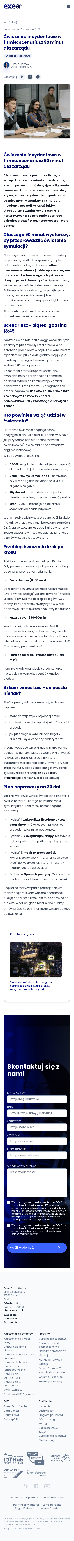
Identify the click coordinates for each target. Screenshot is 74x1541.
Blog (14, 22)
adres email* (14, 1135)
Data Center (11, 1410)
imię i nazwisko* (16, 1093)
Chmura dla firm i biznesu (15, 1348)
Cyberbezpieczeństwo (18, 55)
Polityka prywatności (26, 1504)
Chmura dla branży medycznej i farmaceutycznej (15, 1366)
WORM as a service (51, 1377)
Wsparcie (44, 1406)
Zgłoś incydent (51, 1504)
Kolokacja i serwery (50, 1381)
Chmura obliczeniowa (52, 1351)
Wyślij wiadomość (22, 1247)
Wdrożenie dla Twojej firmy (17, 1340)
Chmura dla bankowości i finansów (19, 1356)
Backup (43, 1364)
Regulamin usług (53, 1497)
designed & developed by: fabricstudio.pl (23, 1528)
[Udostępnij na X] (22, 77)
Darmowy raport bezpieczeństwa (49, 1344)
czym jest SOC (34, 528)
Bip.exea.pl (32, 1497)
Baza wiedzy (11, 1322)
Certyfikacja (11, 1415)
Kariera (27, 1508)
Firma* (11, 1107)
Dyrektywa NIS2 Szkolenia (19, 1394)
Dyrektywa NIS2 (13, 1390)
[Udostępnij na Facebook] (38, 77)
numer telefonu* (16, 1149)
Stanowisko (14, 1121)
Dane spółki (11, 1419)
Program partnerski (51, 1415)
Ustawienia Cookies (48, 1508)
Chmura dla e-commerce (13, 1383)
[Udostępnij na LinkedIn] (30, 77)
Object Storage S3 (50, 1368)
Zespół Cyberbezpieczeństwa (53, 1434)
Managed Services (50, 1359)
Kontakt (43, 1423)
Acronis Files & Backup (52, 1372)
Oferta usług (47, 1419)
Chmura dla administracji (12, 1375)
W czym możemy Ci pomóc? (22, 1166)
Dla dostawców (48, 1428)
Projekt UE (17, 1497)
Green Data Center (16, 1406)
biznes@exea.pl (13, 1310)
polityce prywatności (39, 1219)
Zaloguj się (10, 1318)
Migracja (44, 1355)
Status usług (46, 1440)
